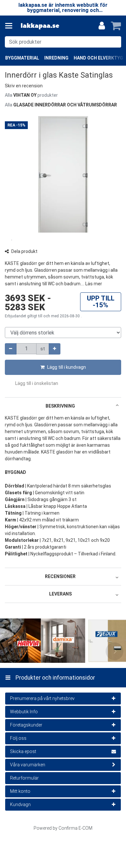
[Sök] (115, 42)
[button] (24, 85)
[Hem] (40, 26)
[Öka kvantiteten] (54, 349)
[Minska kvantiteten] (10, 349)
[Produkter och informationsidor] (10, 26)
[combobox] (63, 42)
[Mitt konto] (102, 26)
